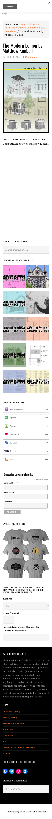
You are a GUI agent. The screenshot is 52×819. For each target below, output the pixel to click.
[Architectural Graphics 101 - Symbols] (14, 278)
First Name (9, 492)
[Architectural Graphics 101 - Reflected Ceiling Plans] (38, 330)
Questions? (9, 735)
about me (8, 729)
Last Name (9, 502)
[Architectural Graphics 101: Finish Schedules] (14, 330)
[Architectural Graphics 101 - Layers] (38, 382)
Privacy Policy (10, 717)
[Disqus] (26, 196)
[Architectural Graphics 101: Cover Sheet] (14, 356)
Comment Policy (11, 711)
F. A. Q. (6, 741)
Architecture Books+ (13, 723)
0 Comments (30, 57)
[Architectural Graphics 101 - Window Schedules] (14, 304)
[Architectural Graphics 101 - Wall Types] (14, 382)
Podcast (7, 753)
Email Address (11, 483)
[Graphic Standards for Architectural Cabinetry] (38, 356)
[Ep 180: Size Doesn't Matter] (38, 304)
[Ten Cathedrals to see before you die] (38, 278)
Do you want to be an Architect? (20, 747)
